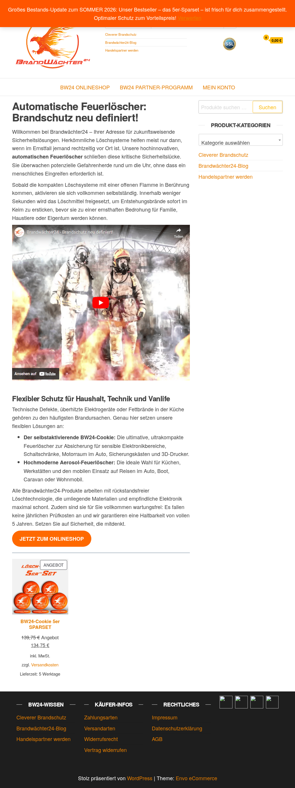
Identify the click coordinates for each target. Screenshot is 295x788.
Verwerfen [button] (189, 17)
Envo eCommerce (196, 778)
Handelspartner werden (121, 50)
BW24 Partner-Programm (156, 87)
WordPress (139, 778)
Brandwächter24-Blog (120, 42)
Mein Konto (219, 87)
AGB (157, 738)
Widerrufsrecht (101, 738)
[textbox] (240, 142)
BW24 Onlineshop (85, 87)
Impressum (164, 717)
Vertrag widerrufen (105, 749)
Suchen (267, 107)
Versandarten (99, 728)
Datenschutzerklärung (177, 728)
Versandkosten (44, 664)
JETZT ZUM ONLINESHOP (52, 538)
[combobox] (240, 140)
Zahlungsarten (101, 717)
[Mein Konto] (254, 39)
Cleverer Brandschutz (121, 34)
